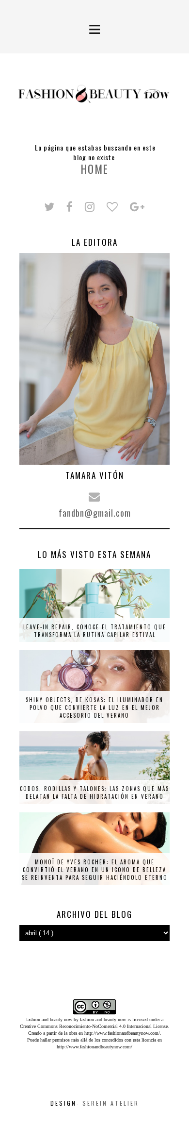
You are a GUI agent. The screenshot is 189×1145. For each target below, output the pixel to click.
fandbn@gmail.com (95, 512)
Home (95, 169)
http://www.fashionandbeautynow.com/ (122, 1033)
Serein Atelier (110, 1103)
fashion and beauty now (103, 1019)
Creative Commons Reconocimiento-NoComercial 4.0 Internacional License (94, 1026)
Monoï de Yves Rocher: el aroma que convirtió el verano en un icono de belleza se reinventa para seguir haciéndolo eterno (95, 869)
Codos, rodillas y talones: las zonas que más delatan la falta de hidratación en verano (94, 792)
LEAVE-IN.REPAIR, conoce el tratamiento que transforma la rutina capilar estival (94, 631)
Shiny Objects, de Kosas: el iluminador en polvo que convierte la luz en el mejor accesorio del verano (94, 707)
